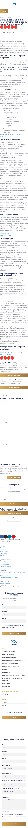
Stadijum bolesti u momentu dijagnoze (13, 780)
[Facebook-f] (2, 537)
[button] (2, 27)
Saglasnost (6, 812)
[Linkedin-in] (10, 537)
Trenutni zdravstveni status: (11, 788)
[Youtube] (14, 537)
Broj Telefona (6, 765)
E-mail (4, 618)
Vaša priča (5, 797)
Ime (3, 604)
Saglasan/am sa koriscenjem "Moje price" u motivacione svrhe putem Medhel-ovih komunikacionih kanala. (13, 816)
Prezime (4, 611)
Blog (9, 17)
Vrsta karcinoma (7, 773)
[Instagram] (6, 537)
